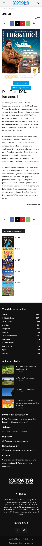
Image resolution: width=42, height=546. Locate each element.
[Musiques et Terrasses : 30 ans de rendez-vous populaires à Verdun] (8, 404)
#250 (17, 260)
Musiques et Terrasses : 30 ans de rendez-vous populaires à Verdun (27, 403)
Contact (6, 455)
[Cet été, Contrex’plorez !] (8, 392)
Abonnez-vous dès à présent (15, 431)
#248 (17, 283)
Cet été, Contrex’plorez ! (25, 389)
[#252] (8, 244)
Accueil (4, 9)
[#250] (8, 267)
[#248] (8, 289)
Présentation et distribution (15, 414)
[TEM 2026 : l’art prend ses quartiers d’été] (8, 370)
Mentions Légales (14, 539)
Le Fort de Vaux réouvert (25, 378)
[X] (17, 23)
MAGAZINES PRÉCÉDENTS (14, 231)
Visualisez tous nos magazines (16, 441)
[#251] (8, 255)
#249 (17, 271)
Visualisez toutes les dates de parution (19, 450)
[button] (4, 3)
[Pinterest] (22, 23)
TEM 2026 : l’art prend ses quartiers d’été (26, 368)
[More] (33, 23)
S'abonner (7, 427)
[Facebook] (12, 23)
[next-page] (7, 294)
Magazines (7, 436)
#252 (17, 237)
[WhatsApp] (28, 23)
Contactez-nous (28, 539)
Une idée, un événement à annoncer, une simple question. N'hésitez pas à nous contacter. (19, 463)
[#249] (8, 278)
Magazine (12, 9)
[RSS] (24, 530)
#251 (17, 249)
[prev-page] (3, 294)
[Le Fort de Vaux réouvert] (8, 381)
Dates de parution (10, 446)
